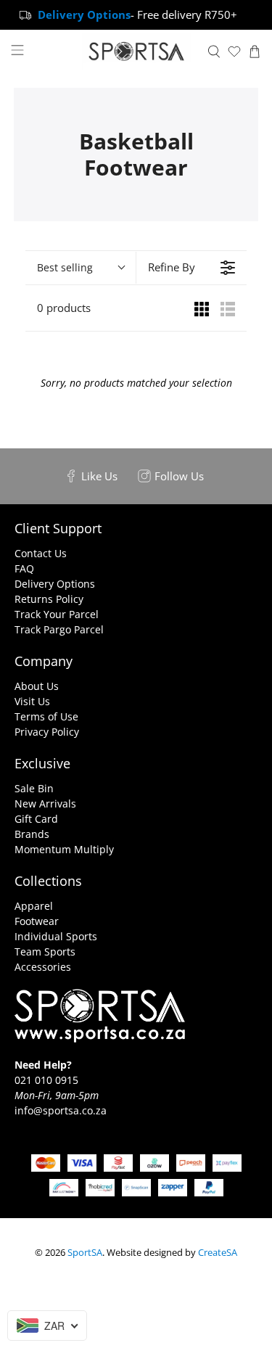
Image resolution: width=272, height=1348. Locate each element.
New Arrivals (45, 803)
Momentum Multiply (64, 849)
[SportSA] (136, 51)
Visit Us (32, 701)
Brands (32, 834)
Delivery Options (55, 584)
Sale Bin (34, 788)
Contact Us (41, 553)
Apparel (34, 906)
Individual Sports (56, 936)
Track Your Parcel (57, 614)
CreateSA (217, 1252)
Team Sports (45, 951)
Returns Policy (49, 599)
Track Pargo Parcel (59, 629)
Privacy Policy (47, 732)
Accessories (43, 967)
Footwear (37, 921)
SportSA (84, 1252)
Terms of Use (46, 716)
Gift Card (36, 819)
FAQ (24, 568)
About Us (37, 686)
